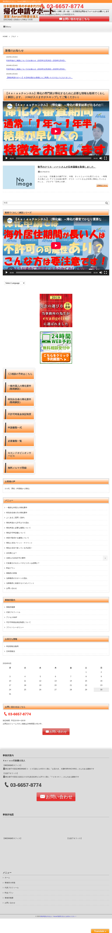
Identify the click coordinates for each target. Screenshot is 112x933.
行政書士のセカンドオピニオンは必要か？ (23, 563)
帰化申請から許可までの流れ (17, 523)
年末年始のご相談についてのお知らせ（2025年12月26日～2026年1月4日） (36, 60)
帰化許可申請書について (16, 533)
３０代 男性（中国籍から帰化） (17, 489)
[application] (56, 131)
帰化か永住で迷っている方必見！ (19, 548)
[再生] (6, 158)
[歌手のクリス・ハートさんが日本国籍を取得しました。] (19, 177)
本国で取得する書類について (17, 538)
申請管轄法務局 (12, 646)
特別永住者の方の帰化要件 (16, 513)
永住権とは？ (11, 553)
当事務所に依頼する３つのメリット (20, 583)
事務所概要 (10, 607)
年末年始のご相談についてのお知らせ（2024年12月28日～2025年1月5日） (36, 69)
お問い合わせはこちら (76, 18)
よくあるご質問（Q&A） (16, 518)
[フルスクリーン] (105, 158)
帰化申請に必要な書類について (18, 528)
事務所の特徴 (11, 573)
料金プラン (10, 568)
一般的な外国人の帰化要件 (16, 508)
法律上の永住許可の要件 (16, 558)
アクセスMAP (11, 617)
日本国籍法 (10, 651)
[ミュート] (100, 158)
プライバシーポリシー (15, 627)
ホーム (7, 878)
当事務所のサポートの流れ (16, 578)
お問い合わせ (11, 588)
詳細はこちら (102, 185)
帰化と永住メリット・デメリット (19, 543)
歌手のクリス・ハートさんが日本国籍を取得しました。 (67, 167)
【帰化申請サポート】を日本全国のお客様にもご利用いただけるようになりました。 (39, 78)
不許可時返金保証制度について (18, 622)
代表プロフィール (13, 612)
